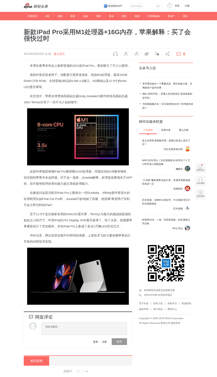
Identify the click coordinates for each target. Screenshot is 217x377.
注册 (187, 6)
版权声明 (144, 309)
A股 (47, 16)
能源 (137, 16)
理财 (98, 16)
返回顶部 (200, 209)
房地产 (171, 16)
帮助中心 (172, 309)
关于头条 (144, 303)
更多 (185, 16)
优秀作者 (166, 130)
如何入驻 (158, 303)
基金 (85, 16)
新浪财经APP (115, 6)
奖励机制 (186, 303)
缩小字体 (125, 54)
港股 (59, 16)
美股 (72, 16)
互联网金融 (154, 16)
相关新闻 (36, 361)
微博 (146, 54)
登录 (95, 341)
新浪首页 (200, 170)
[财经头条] (36, 6)
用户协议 (158, 309)
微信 (156, 54)
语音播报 (115, 54)
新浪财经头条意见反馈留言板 (159, 290)
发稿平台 (172, 303)
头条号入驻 (147, 68)
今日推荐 (148, 130)
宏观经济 (32, 16)
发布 (119, 341)
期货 (124, 16)
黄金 (111, 16)
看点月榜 (184, 130)
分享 (167, 54)
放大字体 (136, 54)
